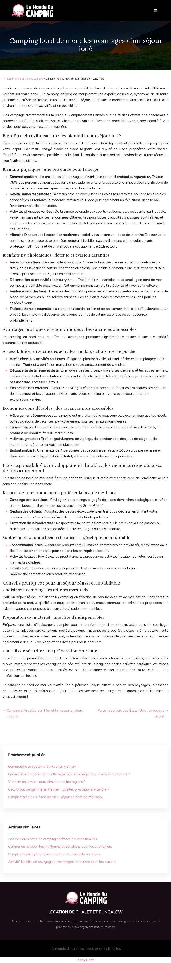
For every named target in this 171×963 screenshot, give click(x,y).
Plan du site (85, 960)
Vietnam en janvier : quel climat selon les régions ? (47, 781)
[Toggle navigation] (155, 10)
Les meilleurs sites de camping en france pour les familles (52, 839)
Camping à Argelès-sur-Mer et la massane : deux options (45, 713)
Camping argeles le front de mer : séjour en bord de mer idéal (55, 797)
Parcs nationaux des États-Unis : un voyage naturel (130, 713)
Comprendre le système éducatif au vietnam (42, 766)
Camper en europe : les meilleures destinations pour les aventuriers (60, 846)
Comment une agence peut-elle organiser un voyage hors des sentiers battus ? (69, 774)
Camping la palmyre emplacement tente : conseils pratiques (54, 854)
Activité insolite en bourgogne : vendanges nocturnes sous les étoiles (61, 861)
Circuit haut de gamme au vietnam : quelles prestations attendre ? (58, 789)
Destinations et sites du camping (25, 78)
